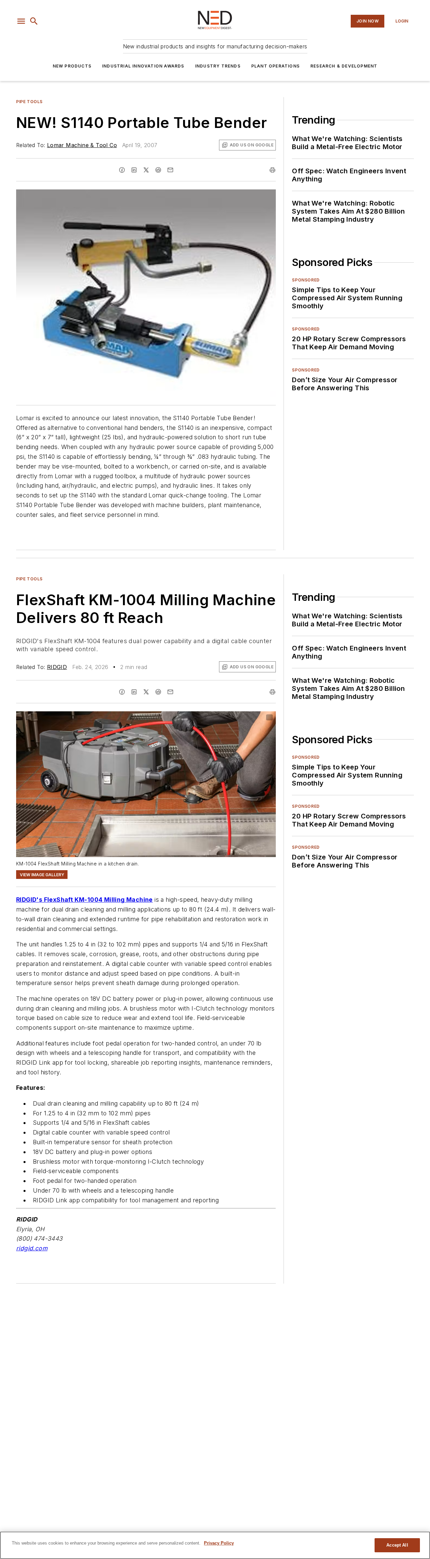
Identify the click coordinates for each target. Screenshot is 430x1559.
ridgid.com (31, 1248)
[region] (215, 1545)
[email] (170, 170)
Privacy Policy (219, 1543)
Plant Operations (275, 66)
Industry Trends (218, 66)
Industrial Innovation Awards (143, 66)
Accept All (397, 1545)
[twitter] (146, 170)
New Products (72, 66)
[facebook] (122, 170)
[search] (34, 21)
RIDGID (57, 667)
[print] (272, 170)
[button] (21, 21)
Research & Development (343, 66)
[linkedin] (134, 170)
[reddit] (158, 170)
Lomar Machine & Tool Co (82, 145)
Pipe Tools (29, 101)
